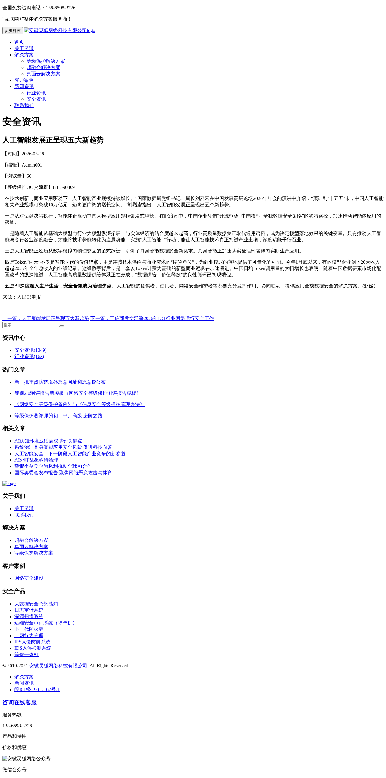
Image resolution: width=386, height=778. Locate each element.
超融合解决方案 (43, 67)
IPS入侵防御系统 (32, 641)
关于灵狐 (24, 48)
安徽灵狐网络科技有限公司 (58, 665)
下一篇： (100, 318)
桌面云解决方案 (43, 73)
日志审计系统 (28, 610)
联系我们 (24, 105)
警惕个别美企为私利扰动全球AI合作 (53, 466)
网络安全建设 (28, 578)
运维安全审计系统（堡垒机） (45, 622)
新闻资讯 (24, 86)
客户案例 (24, 80)
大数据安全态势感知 (36, 603)
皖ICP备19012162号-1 (37, 689)
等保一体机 (26, 654)
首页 (19, 42)
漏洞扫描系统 (28, 616)
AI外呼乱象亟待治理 (36, 459)
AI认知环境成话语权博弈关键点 (48, 440)
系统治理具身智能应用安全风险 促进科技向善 (63, 447)
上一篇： (12, 318)
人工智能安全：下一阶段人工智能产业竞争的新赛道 (69, 453)
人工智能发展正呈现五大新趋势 (55, 318)
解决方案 (24, 54)
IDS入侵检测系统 (32, 648)
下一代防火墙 (28, 629)
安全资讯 (36, 99)
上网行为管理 (28, 635)
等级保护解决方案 (46, 61)
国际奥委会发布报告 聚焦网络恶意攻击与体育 (63, 472)
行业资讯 (36, 92)
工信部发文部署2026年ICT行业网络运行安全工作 (162, 318)
